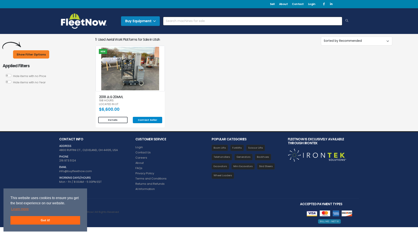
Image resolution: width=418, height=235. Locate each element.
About (283, 4)
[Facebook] (324, 4)
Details (113, 120)
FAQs (138, 168)
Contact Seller (147, 120)
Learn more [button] (20, 209)
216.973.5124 (67, 160)
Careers (141, 157)
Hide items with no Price (29, 76)
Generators (243, 157)
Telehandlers (222, 157)
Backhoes (263, 157)
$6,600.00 (109, 109)
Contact (298, 4)
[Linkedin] (331, 4)
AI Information (145, 189)
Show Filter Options (31, 54)
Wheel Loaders (223, 175)
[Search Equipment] (347, 21)
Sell (272, 4)
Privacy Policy (144, 173)
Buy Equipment (138, 21)
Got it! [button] (45, 220)
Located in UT (108, 104)
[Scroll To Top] (410, 230)
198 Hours (106, 100)
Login (311, 4)
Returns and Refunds (150, 184)
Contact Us (143, 152)
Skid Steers (266, 166)
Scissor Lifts (255, 147)
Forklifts (237, 147)
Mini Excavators (243, 166)
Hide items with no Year (29, 82)
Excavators (220, 166)
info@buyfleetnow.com (75, 171)
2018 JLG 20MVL (111, 97)
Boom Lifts (220, 147)
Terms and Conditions (151, 178)
